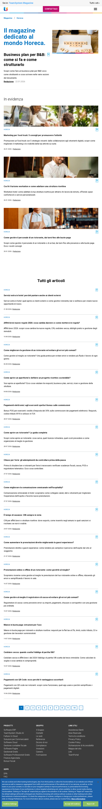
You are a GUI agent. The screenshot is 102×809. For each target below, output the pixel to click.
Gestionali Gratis (11, 752)
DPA (5, 773)
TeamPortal (73, 755)
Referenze (40, 739)
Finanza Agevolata (12, 758)
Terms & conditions (76, 736)
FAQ (5, 776)
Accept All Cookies (72, 804)
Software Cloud (10, 742)
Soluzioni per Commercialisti (16, 739)
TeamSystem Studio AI (14, 733)
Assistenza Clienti (75, 730)
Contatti (39, 733)
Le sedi (39, 736)
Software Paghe (11, 748)
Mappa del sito (74, 748)
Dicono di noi (41, 742)
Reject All (90, 804)
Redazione (9, 81)
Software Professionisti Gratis (17, 755)
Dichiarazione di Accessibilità (81, 745)
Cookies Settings (10, 804)
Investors (40, 748)
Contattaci (51, 9)
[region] (51, 793)
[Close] (98, 782)
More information (78, 799)
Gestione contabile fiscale (15, 745)
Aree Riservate (74, 733)
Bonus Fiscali (9, 761)
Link (70, 752)
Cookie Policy (74, 742)
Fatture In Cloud (11, 736)
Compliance (41, 745)
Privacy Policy (74, 739)
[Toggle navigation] (95, 9)
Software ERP (10, 730)
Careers (39, 752)
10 (74, 708)
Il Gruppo (40, 730)
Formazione (41, 755)
